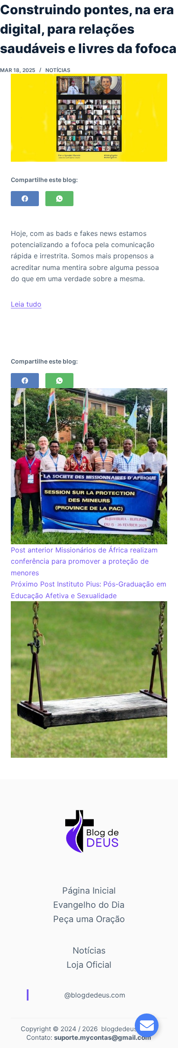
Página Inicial (89, 890)
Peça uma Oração (89, 919)
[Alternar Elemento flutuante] (147, 1025)
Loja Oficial (89, 965)
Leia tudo (26, 304)
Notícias (57, 70)
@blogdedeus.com (94, 995)
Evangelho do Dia (88, 905)
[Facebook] (25, 198)
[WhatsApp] (59, 198)
